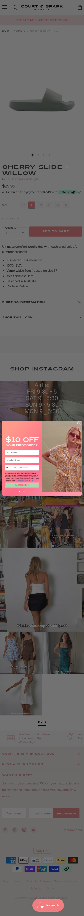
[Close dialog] (79, 423)
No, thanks (22, 492)
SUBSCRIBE (22, 485)
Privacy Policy (22, 480)
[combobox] (9, 467)
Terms (31, 480)
